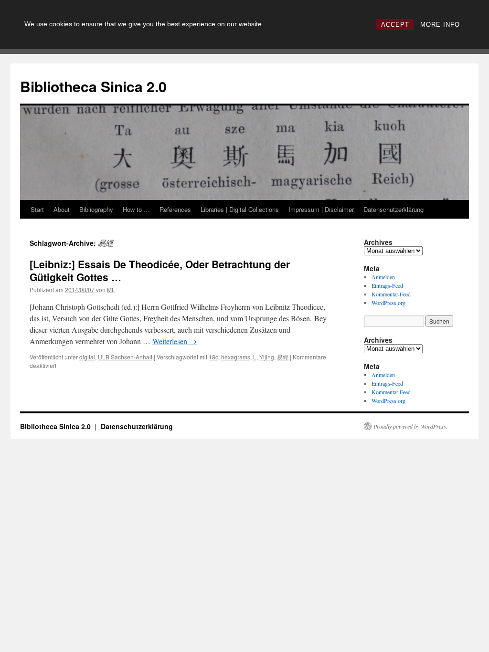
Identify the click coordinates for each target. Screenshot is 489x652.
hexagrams (235, 357)
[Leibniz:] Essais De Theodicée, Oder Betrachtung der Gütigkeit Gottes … (160, 270)
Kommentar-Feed (391, 294)
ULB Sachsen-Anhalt (125, 357)
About (61, 209)
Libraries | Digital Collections (240, 209)
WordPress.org (388, 302)
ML (111, 289)
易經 (282, 357)
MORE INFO (440, 24)
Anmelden (383, 277)
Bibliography (96, 209)
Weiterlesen (174, 341)
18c (213, 357)
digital (87, 357)
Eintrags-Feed (387, 285)
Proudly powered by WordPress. (410, 426)
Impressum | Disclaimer (321, 209)
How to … (136, 209)
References (175, 209)
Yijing (266, 357)
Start (37, 209)
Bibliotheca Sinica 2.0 (93, 86)
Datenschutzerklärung (393, 209)
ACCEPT (395, 24)
